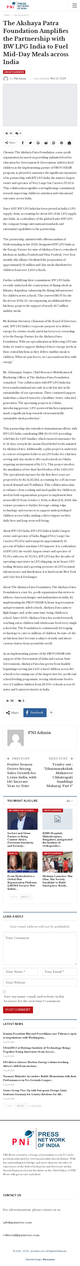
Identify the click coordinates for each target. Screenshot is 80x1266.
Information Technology (23, 810)
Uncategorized (14, 72)
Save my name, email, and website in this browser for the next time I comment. (34, 999)
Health (13, 853)
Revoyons (49, 1259)
